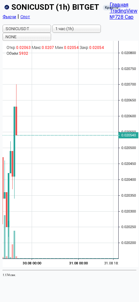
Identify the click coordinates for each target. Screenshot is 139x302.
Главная (119, 5)
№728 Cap (122, 17)
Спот (25, 16)
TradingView (123, 11)
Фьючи (9, 16)
